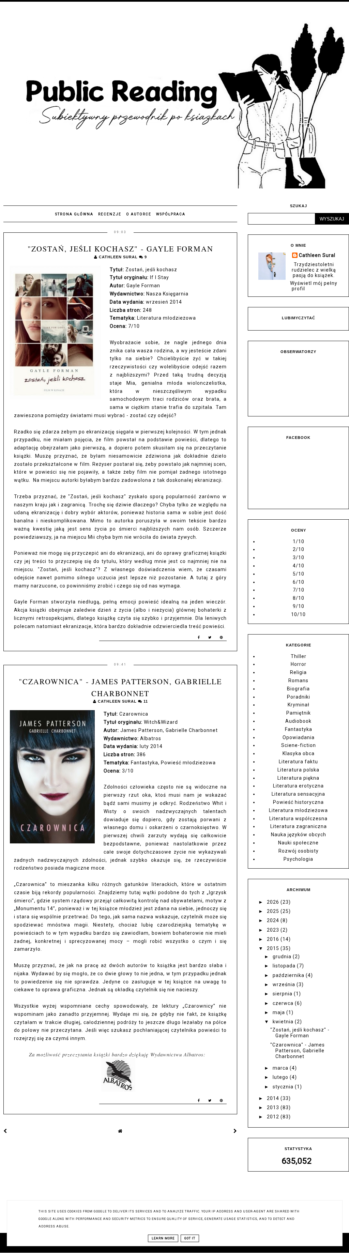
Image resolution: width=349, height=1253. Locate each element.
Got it (189, 1238)
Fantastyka (298, 729)
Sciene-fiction (298, 745)
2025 (273, 911)
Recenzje (109, 214)
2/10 (298, 549)
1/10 (298, 541)
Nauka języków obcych (298, 834)
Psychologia (298, 859)
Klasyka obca (299, 753)
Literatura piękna (298, 778)
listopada (285, 965)
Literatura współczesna (298, 818)
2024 (273, 920)
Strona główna (74, 214)
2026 (273, 902)
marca (281, 1068)
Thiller (298, 656)
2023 (273, 930)
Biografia (298, 688)
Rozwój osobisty (298, 851)
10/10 (298, 614)
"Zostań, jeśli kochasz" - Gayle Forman (120, 249)
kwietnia (284, 1021)
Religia (298, 672)
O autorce (138, 214)
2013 (273, 1107)
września (285, 984)
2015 (273, 948)
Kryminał (298, 704)
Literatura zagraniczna (298, 826)
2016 (273, 939)
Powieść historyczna (298, 802)
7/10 (298, 590)
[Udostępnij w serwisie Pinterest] (221, 638)
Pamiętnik (298, 713)
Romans (298, 680)
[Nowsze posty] (5, 1131)
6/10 (298, 582)
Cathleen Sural (317, 255)
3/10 (298, 557)
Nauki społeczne (298, 842)
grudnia (283, 956)
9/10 (298, 606)
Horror (298, 664)
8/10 (298, 598)
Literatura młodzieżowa (298, 810)
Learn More (163, 1238)
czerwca (284, 1003)
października (289, 975)
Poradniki (298, 697)
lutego (281, 1077)
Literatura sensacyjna (298, 794)
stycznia (284, 1086)
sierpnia (283, 993)
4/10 (298, 565)
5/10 (298, 574)
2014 (273, 1098)
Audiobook (298, 721)
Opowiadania (299, 737)
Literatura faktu (298, 761)
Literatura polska (298, 770)
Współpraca (170, 214)
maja (279, 1012)
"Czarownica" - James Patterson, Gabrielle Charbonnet (297, 1050)
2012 (273, 1116)
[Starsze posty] (235, 1131)
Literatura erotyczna (298, 786)
